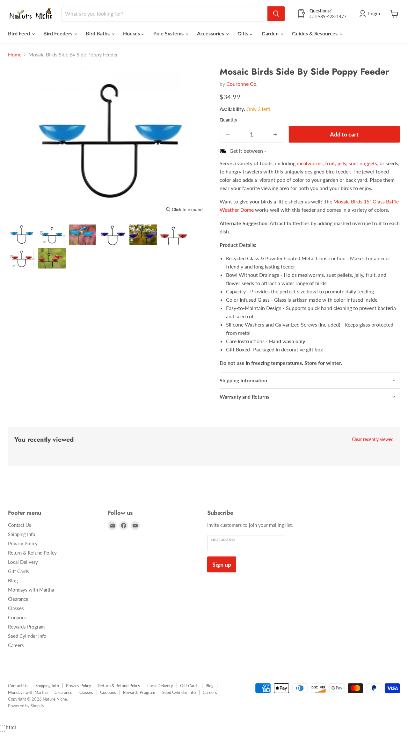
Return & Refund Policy (32, 553)
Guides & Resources (315, 33)
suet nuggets (363, 163)
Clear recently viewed (373, 439)
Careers (16, 645)
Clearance (18, 599)
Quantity (228, 119)
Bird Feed (19, 33)
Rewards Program (26, 626)
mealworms (310, 163)
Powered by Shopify (26, 705)
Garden (271, 33)
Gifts (243, 33)
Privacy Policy (23, 543)
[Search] (276, 13)
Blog (13, 580)
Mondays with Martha (31, 589)
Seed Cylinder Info (27, 636)
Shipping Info (21, 534)
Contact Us (19, 525)
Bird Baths (98, 33)
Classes (16, 608)
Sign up (221, 564)
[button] (21, 235)
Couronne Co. (242, 84)
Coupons (17, 617)
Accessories (211, 33)
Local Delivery (23, 562)
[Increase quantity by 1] (275, 134)
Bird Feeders (58, 33)
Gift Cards (18, 571)
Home (14, 54)
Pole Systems (169, 33)
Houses (132, 33)
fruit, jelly (335, 163)
